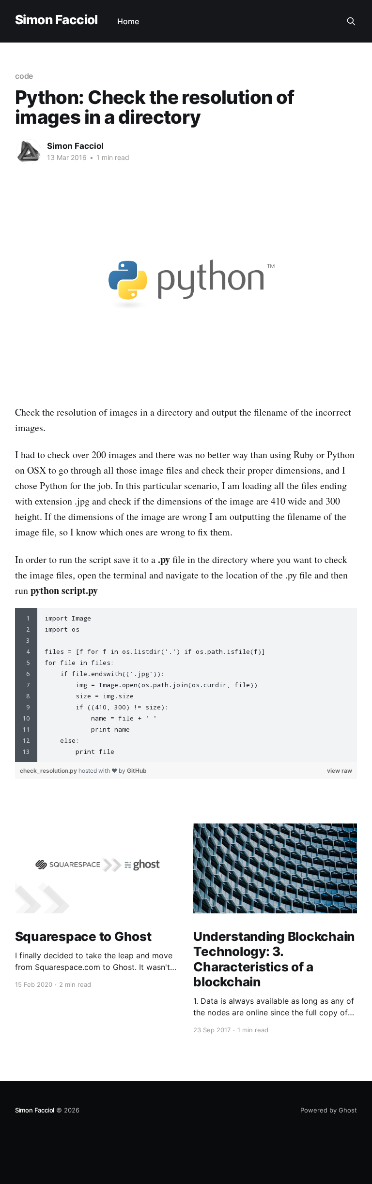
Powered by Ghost (328, 1110)
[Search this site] (351, 21)
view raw (339, 770)
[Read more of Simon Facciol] (28, 151)
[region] (186, 685)
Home (128, 21)
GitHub (137, 770)
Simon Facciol (56, 20)
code (24, 76)
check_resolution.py (49, 770)
